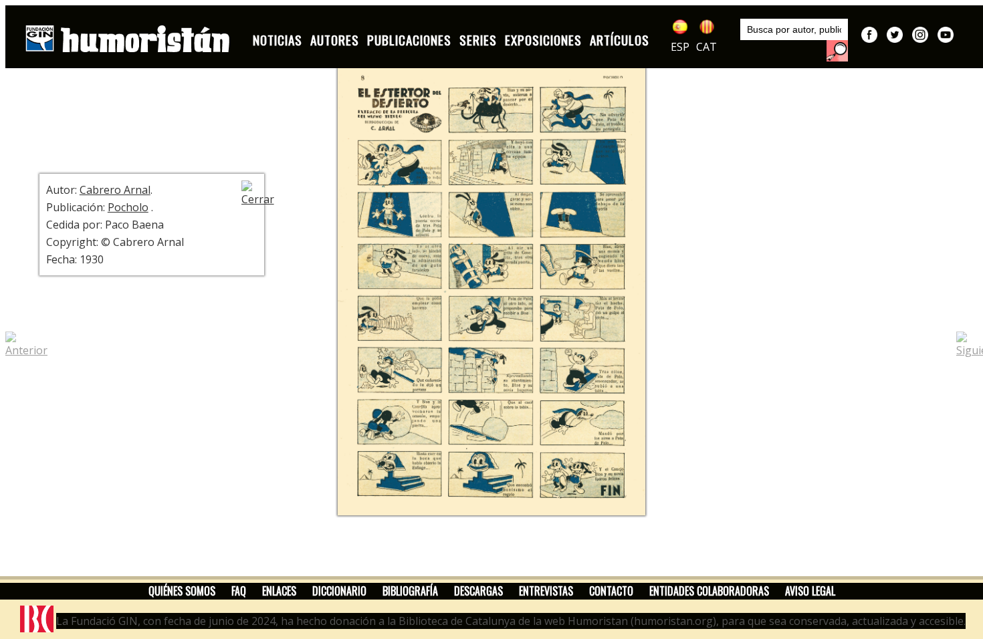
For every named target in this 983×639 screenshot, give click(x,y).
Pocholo (128, 207)
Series (478, 39)
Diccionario (339, 591)
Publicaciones (409, 39)
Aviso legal (810, 591)
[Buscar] (837, 50)
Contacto (611, 591)
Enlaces (279, 591)
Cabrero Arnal (115, 189)
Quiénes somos (181, 591)
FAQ (238, 591)
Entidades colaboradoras (709, 591)
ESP (680, 46)
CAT (706, 46)
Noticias (277, 39)
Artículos (619, 39)
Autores (334, 39)
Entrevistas (546, 591)
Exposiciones (543, 39)
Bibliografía (410, 591)
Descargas (478, 591)
